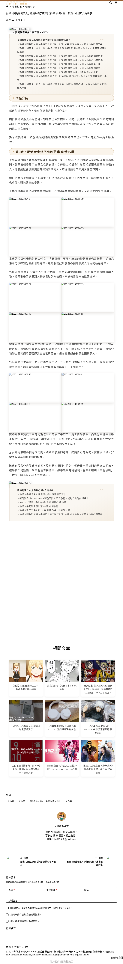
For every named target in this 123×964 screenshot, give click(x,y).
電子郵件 (51, 890)
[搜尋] (110, 2)
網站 (86, 890)
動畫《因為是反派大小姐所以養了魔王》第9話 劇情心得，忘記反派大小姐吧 (59, 72)
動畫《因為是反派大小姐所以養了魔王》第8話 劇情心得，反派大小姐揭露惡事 (60, 68)
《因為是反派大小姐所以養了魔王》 (31, 106)
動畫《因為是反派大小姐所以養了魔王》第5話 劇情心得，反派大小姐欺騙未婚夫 (61, 56)
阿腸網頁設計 (117, 957)
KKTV (45, 32)
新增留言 (13, 900)
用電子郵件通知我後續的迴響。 (26, 914)
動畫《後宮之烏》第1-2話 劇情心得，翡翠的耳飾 (45, 510)
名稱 (11, 890)
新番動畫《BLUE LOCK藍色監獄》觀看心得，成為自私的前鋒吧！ (54, 498)
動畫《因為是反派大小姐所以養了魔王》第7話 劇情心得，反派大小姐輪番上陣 (60, 64)
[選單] (116, 2)
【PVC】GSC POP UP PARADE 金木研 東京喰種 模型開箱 (98, 729)
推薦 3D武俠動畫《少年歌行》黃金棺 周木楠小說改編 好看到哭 (98, 769)
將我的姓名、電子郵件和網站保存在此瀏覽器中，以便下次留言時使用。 (41, 908)
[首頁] (7, 7)
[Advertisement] (61, 545)
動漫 (11, 801)
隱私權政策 (67, 961)
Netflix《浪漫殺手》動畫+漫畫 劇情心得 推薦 (43, 502)
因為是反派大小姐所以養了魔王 (45, 801)
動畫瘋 (35, 32)
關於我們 (55, 961)
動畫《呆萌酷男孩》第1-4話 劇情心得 (39, 506)
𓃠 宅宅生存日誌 (16, 1)
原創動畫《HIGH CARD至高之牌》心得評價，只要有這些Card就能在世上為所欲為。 (97, 689)
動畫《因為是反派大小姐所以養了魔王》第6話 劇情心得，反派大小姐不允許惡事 (61, 60)
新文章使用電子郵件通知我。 (25, 921)
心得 (69, 801)
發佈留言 (11, 928)
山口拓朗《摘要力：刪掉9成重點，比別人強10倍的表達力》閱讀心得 (26, 769)
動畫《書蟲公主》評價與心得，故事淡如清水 (43, 494)
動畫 (22, 801)
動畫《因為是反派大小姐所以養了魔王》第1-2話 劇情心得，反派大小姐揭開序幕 (61, 44)
